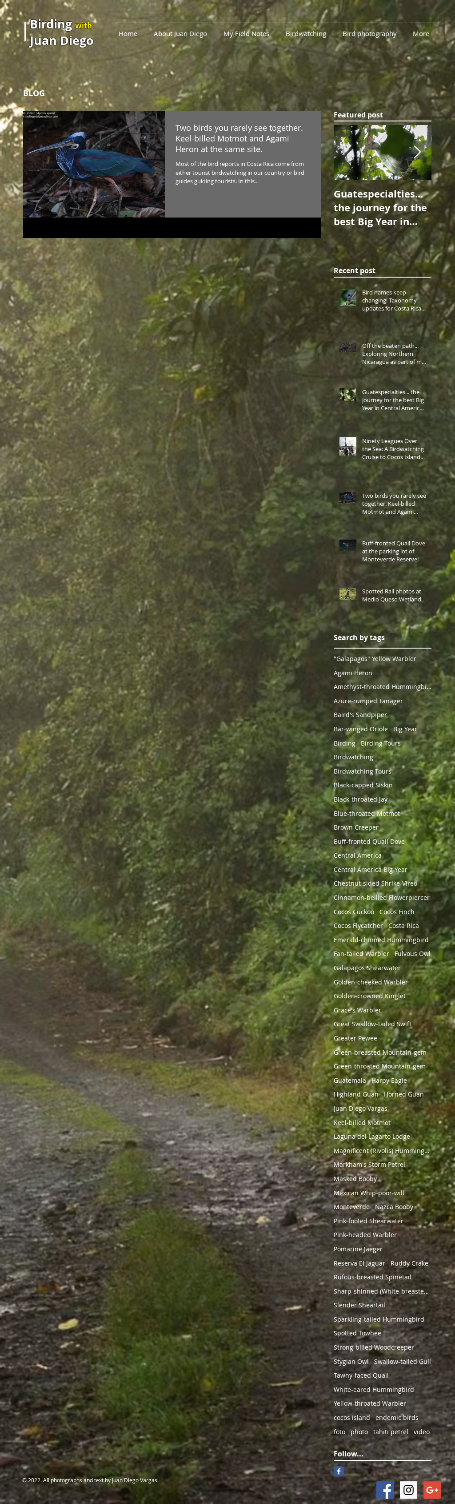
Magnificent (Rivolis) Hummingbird (382, 1150)
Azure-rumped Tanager (368, 701)
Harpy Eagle (389, 1080)
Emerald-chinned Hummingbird (381, 939)
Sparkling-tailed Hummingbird (379, 1319)
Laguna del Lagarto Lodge (372, 1136)
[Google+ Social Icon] (432, 1490)
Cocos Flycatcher (358, 925)
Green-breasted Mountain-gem (380, 1052)
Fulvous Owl (413, 953)
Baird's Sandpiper (360, 714)
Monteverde (352, 1206)
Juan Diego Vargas (360, 1108)
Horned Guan (404, 1094)
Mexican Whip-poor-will (369, 1193)
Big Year (405, 729)
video (422, 1431)
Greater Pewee (355, 1038)
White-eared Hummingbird (374, 1389)
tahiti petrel (390, 1431)
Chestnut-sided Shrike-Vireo (375, 883)
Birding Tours (381, 743)
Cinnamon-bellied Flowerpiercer (382, 897)
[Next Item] (417, 153)
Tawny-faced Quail (361, 1375)
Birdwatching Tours (362, 771)
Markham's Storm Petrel (369, 1164)
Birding (344, 743)
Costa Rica (403, 925)
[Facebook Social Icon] (385, 1490)
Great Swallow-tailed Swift (372, 1024)
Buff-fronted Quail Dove (369, 841)
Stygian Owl (351, 1361)
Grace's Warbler (357, 1010)
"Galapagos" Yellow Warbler (375, 658)
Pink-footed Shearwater (368, 1221)
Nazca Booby (394, 1206)
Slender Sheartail (359, 1305)
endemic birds (397, 1417)
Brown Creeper (356, 827)
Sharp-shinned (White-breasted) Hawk (382, 1291)
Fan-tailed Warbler (361, 953)
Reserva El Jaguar (359, 1263)
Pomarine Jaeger (358, 1249)
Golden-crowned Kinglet (370, 996)
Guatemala (350, 1080)
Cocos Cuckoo (354, 911)
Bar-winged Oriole (361, 729)
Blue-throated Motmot (367, 813)
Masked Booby (355, 1178)
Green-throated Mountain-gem (380, 1066)
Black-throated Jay (360, 799)
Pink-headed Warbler (365, 1234)
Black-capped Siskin (363, 785)
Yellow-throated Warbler (370, 1403)
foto (339, 1431)
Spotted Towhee (357, 1333)
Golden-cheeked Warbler (371, 982)
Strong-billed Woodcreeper (374, 1347)
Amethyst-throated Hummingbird (382, 686)
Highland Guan (356, 1094)
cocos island (352, 1417)
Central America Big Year (370, 869)
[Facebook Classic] (339, 1471)
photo (359, 1431)
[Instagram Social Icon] (408, 1490)
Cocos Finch (397, 911)
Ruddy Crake (409, 1263)
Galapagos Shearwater (367, 968)
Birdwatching (353, 757)
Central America (358, 855)
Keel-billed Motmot (362, 1122)
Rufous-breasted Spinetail (372, 1277)
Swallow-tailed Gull (402, 1361)
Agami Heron (353, 673)
